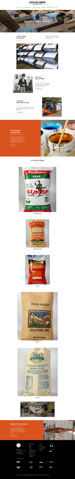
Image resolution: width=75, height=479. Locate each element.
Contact (56, 7)
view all (13, 145)
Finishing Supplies (32, 450)
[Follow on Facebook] (50, 446)
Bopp (30, 445)
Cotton (30, 449)
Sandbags (31, 456)
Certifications (50, 7)
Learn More (37, 411)
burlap (37, 341)
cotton (37, 397)
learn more (38, 88)
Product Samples (36, 7)
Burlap (30, 446)
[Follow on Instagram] (52, 446)
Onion (30, 453)
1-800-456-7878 (19, 452)
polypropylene (37, 213)
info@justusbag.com (19, 453)
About (21, 7)
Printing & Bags (27, 7)
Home (17, 7)
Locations (43, 7)
